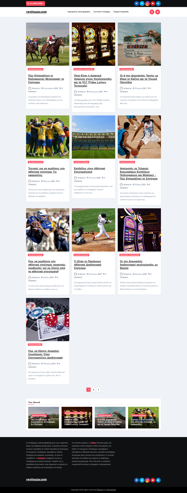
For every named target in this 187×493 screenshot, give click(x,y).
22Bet (93, 443)
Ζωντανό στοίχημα (102, 12)
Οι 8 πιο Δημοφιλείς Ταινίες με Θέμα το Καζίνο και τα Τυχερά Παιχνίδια (139, 79)
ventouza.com (36, 11)
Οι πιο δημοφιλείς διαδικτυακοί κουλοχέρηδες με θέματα (139, 265)
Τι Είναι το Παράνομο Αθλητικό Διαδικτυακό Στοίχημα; (87, 265)
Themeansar (111, 490)
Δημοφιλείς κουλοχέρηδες (79, 12)
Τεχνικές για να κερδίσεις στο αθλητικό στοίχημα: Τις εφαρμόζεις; (46, 172)
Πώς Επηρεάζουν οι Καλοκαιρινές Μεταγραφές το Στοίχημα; (46, 79)
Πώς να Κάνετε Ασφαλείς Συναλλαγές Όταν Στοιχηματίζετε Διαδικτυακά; (45, 354)
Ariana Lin (36, 88)
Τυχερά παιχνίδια (121, 12)
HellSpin (41, 458)
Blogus (100, 490)
